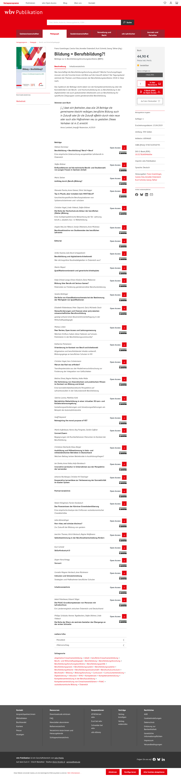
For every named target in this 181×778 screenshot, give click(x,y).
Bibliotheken (21, 718)
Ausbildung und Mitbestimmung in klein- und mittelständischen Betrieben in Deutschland (73, 451)
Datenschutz (149, 722)
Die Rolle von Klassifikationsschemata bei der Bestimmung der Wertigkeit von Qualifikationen (79, 298)
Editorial (58, 241)
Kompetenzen (91, 675)
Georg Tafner (151, 180)
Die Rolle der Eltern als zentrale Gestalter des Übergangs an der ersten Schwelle (80, 623)
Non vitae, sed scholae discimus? (68, 523)
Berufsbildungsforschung (109, 661)
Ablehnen (113, 772)
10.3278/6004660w (143, 154)
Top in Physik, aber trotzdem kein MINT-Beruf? (74, 193)
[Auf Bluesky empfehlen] (141, 195)
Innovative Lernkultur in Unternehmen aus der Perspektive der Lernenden (79, 467)
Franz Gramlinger (154, 174)
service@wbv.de (73, 762)
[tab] (60, 66)
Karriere (19, 726)
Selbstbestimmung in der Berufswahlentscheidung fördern (79, 538)
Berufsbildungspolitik (96, 664)
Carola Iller (139, 177)
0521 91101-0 (59, 762)
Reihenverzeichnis (57, 726)
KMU (81, 675)
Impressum (148, 740)
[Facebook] (154, 759)
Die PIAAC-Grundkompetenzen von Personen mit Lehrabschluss (75, 603)
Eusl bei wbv (96, 721)
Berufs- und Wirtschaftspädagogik (68, 661)
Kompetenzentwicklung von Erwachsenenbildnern (75, 681)
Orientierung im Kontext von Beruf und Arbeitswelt (76, 347)
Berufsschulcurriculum (110, 669)
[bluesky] (158, 759)
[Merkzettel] (165, 3)
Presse (19, 730)
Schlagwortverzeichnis (59, 737)
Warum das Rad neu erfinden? (67, 364)
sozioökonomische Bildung (65, 684)
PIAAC (101, 681)
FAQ (51, 718)
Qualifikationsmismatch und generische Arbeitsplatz (76, 270)
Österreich (83, 684)
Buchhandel (21, 722)
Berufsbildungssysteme (105, 667)
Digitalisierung (60, 675)
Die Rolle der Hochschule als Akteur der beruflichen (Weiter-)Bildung (76, 212)
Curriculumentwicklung (114, 672)
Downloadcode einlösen (60, 714)
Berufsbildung (91, 661)
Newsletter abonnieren (59, 722)
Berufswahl (59, 672)
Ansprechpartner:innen (25, 714)
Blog (65, 3)
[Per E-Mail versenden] (151, 195)
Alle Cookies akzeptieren (154, 772)
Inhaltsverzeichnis (62, 587)
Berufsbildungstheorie (63, 669)
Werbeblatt (20, 101)
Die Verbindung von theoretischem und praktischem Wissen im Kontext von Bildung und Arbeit (79, 383)
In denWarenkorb (152, 83)
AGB (146, 714)
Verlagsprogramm (11, 3)
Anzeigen (20, 734)
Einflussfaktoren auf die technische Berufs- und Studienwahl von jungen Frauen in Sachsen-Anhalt (80, 168)
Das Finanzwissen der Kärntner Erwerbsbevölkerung (76, 506)
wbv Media (59, 758)
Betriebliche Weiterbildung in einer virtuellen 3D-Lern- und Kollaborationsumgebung (79, 402)
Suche (129, 22)
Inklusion (73, 675)
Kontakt (92, 3)
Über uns (78, 3)
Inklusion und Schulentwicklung (68, 576)
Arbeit (86, 658)
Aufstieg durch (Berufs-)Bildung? (68, 181)
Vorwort (57, 563)
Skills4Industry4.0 (62, 550)
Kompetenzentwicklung (109, 675)
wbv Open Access (49, 3)
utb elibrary (96, 732)
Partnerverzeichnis (62, 490)
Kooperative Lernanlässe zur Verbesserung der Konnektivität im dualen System (80, 481)
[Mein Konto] (171, 3)
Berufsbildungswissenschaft (87, 669)
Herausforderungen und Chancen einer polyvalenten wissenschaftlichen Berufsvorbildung (76, 312)
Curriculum (97, 672)
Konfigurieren (130, 772)
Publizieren (30, 3)
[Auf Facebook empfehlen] (136, 195)
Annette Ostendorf (153, 177)
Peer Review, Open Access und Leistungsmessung (75, 330)
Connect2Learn (60, 433)
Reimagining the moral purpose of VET (70, 420)
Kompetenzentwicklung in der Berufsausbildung (74, 678)
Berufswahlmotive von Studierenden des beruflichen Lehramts (76, 231)
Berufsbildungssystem (83, 667)
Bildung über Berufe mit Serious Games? (71, 283)
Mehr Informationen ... (74, 773)
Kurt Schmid (140, 180)
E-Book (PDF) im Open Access (149, 91)
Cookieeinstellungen (152, 718)
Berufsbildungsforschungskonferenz (69, 664)
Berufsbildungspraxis (63, 667)
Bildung (69, 672)
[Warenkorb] (176, 3)
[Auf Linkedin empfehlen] (146, 195)
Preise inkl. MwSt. (144, 60)
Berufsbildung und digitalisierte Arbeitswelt (73, 256)
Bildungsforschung (83, 672)
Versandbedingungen (153, 744)
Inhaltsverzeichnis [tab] (77, 66)
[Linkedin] (163, 759)
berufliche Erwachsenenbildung (104, 658)
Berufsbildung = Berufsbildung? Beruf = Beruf (73, 150)
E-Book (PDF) (150, 75)
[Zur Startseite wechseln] (23, 11)
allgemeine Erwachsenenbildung (68, 658)
